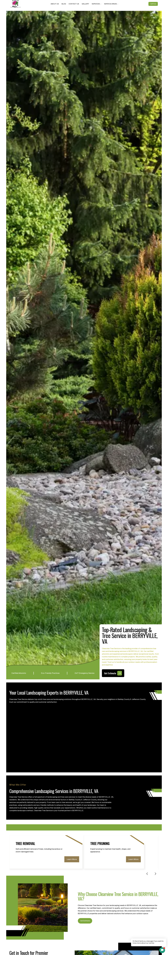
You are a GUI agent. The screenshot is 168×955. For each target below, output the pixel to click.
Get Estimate (85, 921)
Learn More (72, 859)
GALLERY (85, 4)
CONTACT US (74, 4)
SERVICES (96, 4)
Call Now (153, 4)
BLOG (64, 4)
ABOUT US (55, 4)
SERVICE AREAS (110, 4)
